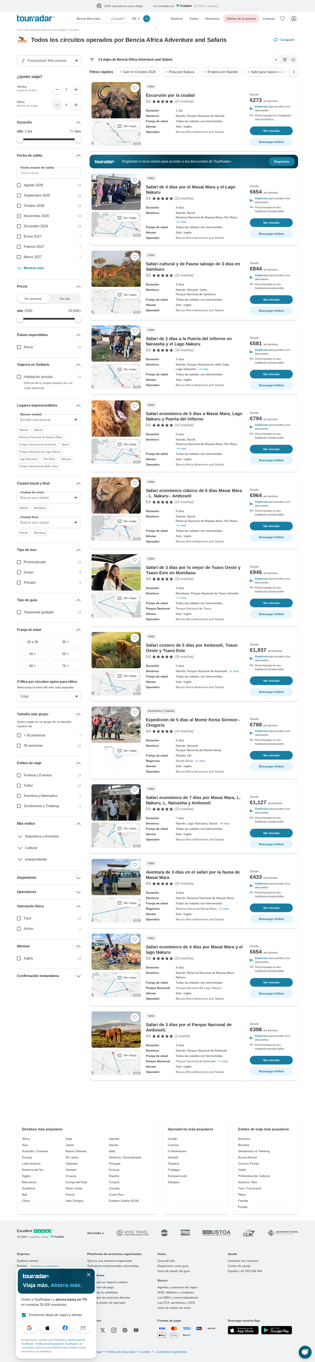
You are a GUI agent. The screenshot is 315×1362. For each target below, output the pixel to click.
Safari (28, 786)
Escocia (114, 1170)
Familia (243, 1201)
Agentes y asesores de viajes (177, 1287)
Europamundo (177, 1176)
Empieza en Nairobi (223, 72)
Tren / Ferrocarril (249, 1188)
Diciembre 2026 (36, 226)
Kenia (28, 347)
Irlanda (113, 1145)
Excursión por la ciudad (170, 95)
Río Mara (49, 459)
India (69, 1139)
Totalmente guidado (39, 612)
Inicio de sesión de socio (174, 1308)
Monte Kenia (184, 761)
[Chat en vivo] (305, 1352)
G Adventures (177, 1151)
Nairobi (23, 430)
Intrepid (173, 1157)
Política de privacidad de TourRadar (57, 1343)
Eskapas (173, 1182)
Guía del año (166, 1261)
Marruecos (29, 1182)
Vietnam (71, 1170)
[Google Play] (276, 1330)
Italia (112, 1151)
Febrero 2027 (34, 247)
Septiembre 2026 (37, 195)
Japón (70, 1145)
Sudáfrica (28, 1188)
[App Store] (243, 1330)
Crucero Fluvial (248, 1163)
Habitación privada (38, 377)
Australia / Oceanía (35, 1151)
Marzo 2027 (33, 257)
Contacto (269, 19)
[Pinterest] (125, 1330)
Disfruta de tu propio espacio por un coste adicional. (48, 385)
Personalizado (35, 562)
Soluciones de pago (100, 1287)
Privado (30, 583)
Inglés (28, 958)
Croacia (71, 1176)
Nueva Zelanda (76, 1151)
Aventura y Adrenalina (40, 796)
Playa (242, 1194)
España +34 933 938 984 (245, 1271)
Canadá (114, 1188)
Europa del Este (76, 1182)
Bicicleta (243, 1145)
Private (243, 1207)
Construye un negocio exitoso (107, 1282)
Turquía (114, 1182)
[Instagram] (114, 1330)
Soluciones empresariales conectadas (113, 1266)
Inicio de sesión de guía (174, 1271)
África (26, 1139)
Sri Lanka (72, 1157)
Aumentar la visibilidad (102, 1292)
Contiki (172, 1139)
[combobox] (49, 420)
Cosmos (173, 1145)
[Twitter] (102, 1330)
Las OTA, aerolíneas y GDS (176, 1303)
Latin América (31, 1163)
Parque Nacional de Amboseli (196, 1061)
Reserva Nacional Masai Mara (196, 909)
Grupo (28, 572)
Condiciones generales (171, 1352)
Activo (28, 929)
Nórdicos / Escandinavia (125, 1157)
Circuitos (74, 30)
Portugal (114, 1163)
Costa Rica (116, 1194)
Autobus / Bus (247, 1182)
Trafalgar (174, 1170)
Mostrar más (34, 268)
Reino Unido (74, 1188)
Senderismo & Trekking (254, 1151)
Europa (27, 1157)
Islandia (114, 1139)
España (114, 1176)
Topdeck (173, 1163)
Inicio (20, 30)
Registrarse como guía (173, 1266)
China (26, 1201)
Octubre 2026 (34, 206)
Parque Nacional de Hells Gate (38, 466)
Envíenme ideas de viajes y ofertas (55, 1315)
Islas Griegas (74, 1201)
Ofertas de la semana (241, 19)
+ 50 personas (34, 735)
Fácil (27, 918)
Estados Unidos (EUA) (124, 1201)
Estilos (194, 19)
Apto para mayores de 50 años (274, 72)
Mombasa (40, 508)
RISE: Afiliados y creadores (176, 1292)
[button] (271, 109)
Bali (24, 1194)
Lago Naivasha (28, 459)
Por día (65, 299)
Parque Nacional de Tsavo (193, 608)
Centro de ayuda (239, 1266)
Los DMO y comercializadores (178, 1297)
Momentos (212, 19)
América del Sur (33, 1170)
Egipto (26, 1176)
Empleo (38, 1266)
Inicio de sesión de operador (106, 1303)
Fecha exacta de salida (37, 167)
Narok (65, 444)
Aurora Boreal (247, 1157)
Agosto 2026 (33, 185)
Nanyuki (66, 459)
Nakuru (38, 430)
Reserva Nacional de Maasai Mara (40, 437)
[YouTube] (136, 1330)
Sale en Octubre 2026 (139, 72)
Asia (25, 1145)
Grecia (70, 1194)
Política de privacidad (120, 1352)
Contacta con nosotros (243, 1261)
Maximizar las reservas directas (108, 1297)
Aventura (244, 1139)
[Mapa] (293, 59)
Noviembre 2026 (36, 216)
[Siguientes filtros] (293, 72)
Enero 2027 (33, 236)
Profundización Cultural (254, 1176)
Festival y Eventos (38, 775)
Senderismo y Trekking (41, 806)
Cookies (145, 1352)
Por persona (33, 299)
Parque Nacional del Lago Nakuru (199, 988)
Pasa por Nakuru (182, 72)
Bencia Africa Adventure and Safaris (46, 30)
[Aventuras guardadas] (282, 19)
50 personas (33, 746)
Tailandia (72, 1163)
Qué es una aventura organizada (109, 1261)
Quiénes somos (27, 1261)
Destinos (177, 19)
